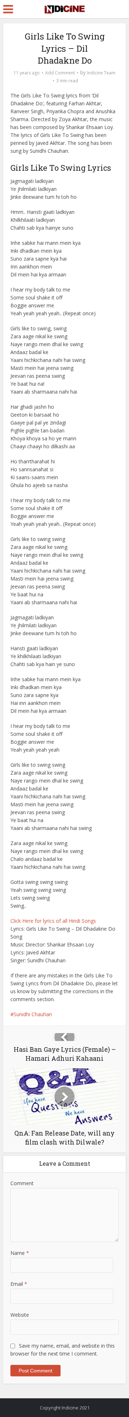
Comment (22, 1183)
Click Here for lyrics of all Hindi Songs (53, 920)
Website (19, 1314)
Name (19, 1252)
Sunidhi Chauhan (33, 1014)
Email (18, 1283)
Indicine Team (101, 72)
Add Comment (60, 72)
